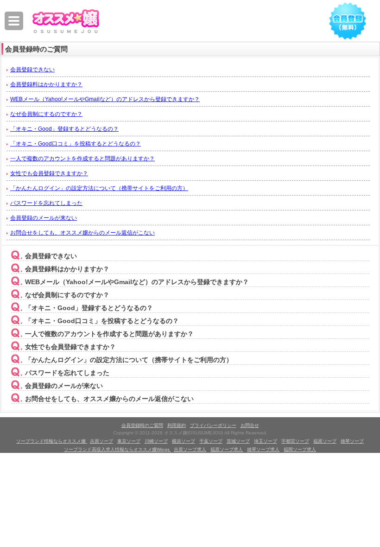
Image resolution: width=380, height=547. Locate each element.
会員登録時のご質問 (142, 425)
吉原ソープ (101, 441)
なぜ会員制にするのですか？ (46, 114)
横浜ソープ (183, 441)
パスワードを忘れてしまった (46, 203)
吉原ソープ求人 (190, 449)
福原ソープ (324, 441)
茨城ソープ (238, 441)
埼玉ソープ (265, 441)
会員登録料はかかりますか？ (46, 84)
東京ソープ (128, 441)
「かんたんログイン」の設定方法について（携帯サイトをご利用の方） (99, 188)
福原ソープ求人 (226, 449)
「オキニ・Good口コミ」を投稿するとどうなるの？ (75, 143)
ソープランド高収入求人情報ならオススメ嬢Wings (117, 449)
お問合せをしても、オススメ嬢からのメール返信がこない (82, 232)
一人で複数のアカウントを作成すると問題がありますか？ (82, 158)
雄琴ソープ (352, 441)
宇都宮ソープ (295, 441)
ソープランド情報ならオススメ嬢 (51, 441)
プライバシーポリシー (213, 425)
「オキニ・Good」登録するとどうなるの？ (64, 129)
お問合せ (250, 425)
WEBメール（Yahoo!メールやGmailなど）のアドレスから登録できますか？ (105, 99)
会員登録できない (32, 69)
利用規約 (176, 425)
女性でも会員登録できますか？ (49, 173)
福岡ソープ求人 (300, 449)
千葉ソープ (210, 441)
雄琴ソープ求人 (263, 449)
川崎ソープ (156, 441)
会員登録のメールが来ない (43, 218)
